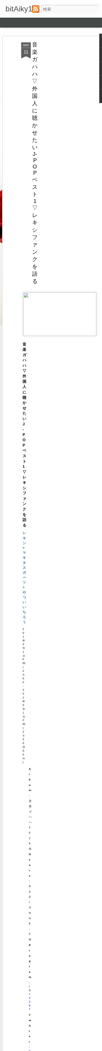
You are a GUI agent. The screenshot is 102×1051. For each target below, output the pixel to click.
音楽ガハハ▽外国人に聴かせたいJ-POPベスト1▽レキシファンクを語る (35, 163)
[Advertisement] (55, 127)
